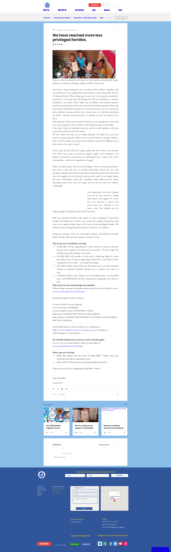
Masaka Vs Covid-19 (58, 383)
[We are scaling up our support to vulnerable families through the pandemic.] (85, 415)
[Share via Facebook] (53, 389)
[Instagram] (126, 544)
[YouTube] (120, 544)
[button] (110, 18)
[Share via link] (66, 389)
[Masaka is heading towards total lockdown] (114, 415)
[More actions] (117, 30)
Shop (39, 495)
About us (40, 486)
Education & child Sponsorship (85, 18)
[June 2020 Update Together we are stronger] (56, 415)
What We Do (41, 488)
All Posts (47, 18)
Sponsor (40, 493)
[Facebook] (110, 544)
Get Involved (41, 490)
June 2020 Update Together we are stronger (53, 426)
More (102, 18)
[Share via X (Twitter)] (58, 389)
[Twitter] (115, 544)
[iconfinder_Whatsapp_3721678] (105, 544)
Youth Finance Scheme (62, 18)
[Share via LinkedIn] (62, 389)
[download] (100, 544)
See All (125, 404)
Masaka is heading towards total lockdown (114, 426)
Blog (39, 492)
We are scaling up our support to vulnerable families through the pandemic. (84, 426)
